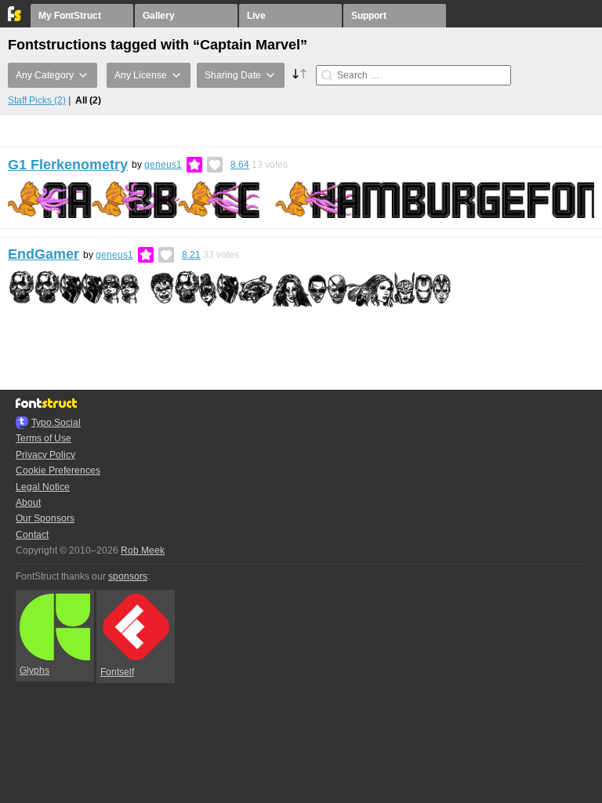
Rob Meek (143, 550)
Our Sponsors (45, 518)
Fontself (117, 672)
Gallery (159, 15)
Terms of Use (43, 438)
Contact (32, 534)
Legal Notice (43, 486)
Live (256, 15)
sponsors (127, 576)
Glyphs (34, 670)
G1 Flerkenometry (68, 165)
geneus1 (163, 164)
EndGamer (43, 254)
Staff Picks (37, 100)
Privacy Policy (45, 454)
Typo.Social (56, 422)
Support (368, 15)
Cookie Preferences (58, 470)
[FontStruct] (15, 18)
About (28, 502)
